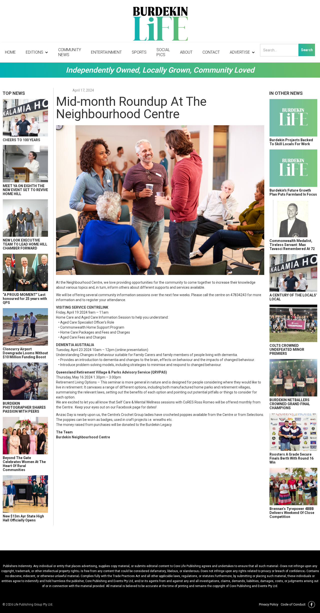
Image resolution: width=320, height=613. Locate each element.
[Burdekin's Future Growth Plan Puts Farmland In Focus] (293, 168)
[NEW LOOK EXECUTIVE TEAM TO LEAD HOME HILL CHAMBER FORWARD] (25, 218)
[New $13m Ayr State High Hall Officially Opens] (25, 494)
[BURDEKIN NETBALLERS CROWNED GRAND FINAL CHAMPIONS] (293, 377)
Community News (69, 52)
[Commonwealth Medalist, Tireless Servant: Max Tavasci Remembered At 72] (293, 218)
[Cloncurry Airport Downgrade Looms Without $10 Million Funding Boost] (25, 327)
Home (10, 52)
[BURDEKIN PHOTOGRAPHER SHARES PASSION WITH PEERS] (25, 381)
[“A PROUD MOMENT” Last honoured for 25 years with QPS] (25, 272)
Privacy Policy (268, 604)
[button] (37, 52)
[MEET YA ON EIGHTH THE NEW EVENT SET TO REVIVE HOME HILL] (25, 163)
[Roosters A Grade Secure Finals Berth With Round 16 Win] (293, 432)
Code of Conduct (293, 604)
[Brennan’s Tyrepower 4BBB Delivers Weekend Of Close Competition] (293, 486)
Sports (139, 52)
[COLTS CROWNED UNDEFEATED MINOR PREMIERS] (293, 323)
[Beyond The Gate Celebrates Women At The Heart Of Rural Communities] (25, 435)
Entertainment (106, 52)
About (186, 52)
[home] (160, 24)
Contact (211, 52)
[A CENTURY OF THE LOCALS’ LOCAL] (293, 273)
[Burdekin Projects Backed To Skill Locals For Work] (293, 117)
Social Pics (163, 52)
